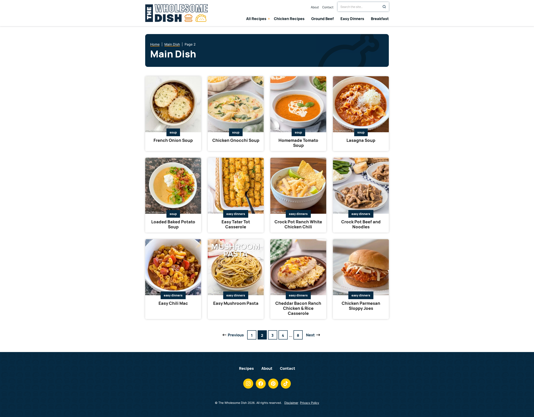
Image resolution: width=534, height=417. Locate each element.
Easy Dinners (352, 19)
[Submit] (384, 6)
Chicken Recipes (289, 19)
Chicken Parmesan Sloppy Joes (361, 305)
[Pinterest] (273, 384)
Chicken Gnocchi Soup (235, 140)
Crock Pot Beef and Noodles (361, 224)
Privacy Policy (309, 402)
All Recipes (256, 19)
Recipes (246, 368)
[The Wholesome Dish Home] (176, 13)
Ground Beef (322, 19)
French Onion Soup (173, 140)
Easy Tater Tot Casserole (236, 224)
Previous (233, 335)
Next (310, 335)
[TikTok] (286, 384)
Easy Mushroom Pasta (235, 303)
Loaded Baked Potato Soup (173, 224)
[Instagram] (248, 384)
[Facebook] (261, 384)
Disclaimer (291, 402)
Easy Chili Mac (173, 303)
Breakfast (380, 19)
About (315, 7)
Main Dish (172, 44)
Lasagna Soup (360, 140)
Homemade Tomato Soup (298, 142)
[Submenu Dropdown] (269, 18)
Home (155, 44)
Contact (328, 7)
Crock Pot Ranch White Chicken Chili (298, 224)
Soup (173, 132)
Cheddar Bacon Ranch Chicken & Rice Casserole (298, 308)
